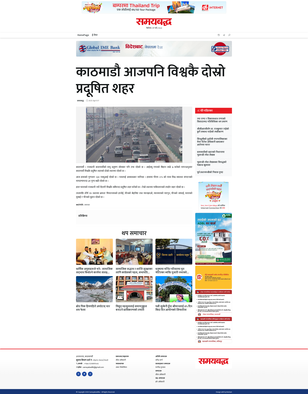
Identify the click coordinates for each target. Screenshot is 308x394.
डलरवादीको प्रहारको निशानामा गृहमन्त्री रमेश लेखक (211, 153)
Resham (229, 392)
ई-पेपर (95, 35)
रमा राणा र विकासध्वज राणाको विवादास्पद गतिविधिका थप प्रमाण (212, 120)
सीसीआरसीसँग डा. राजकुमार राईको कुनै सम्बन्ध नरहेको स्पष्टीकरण (213, 130)
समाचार (87, 205)
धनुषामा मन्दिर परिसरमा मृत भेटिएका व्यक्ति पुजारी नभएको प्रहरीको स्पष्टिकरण (171, 272)
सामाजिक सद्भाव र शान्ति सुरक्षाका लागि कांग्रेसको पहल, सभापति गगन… (134, 272)
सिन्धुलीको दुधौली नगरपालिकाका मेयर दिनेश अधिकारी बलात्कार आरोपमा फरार (212, 142)
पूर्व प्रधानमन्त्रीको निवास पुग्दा (210, 172)
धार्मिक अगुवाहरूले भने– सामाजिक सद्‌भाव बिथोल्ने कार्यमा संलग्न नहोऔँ (94, 272)
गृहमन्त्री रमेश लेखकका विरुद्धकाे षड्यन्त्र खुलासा (211, 163)
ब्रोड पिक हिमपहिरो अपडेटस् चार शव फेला (93, 308)
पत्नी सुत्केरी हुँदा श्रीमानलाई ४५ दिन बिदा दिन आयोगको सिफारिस (173, 308)
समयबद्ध (80, 100)
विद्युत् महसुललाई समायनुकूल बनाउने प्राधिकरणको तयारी (131, 308)
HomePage (83, 35)
